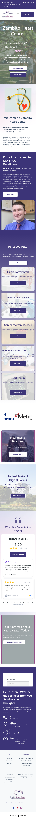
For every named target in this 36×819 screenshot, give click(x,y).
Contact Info (9, 775)
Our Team (9, 763)
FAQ (9, 765)
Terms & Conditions (10, 777)
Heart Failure (26, 765)
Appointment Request (10, 782)
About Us (9, 758)
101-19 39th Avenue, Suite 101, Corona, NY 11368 (12, 4)
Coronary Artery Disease (26, 758)
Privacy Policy (9, 779)
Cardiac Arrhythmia (26, 761)
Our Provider (9, 761)
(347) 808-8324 (27, 3)
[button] (18, 14)
